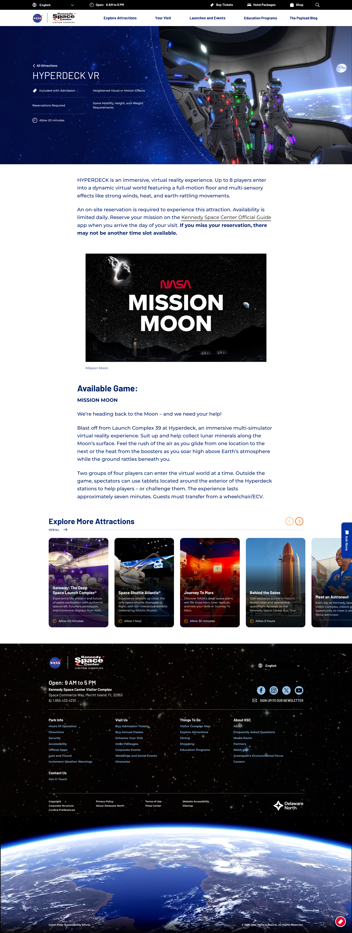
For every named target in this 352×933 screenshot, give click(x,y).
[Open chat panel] (346, 540)
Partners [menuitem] (239, 744)
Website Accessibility (196, 801)
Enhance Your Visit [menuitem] (129, 738)
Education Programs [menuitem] (195, 750)
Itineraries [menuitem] (122, 761)
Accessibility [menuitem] (58, 744)
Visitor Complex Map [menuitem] (195, 726)
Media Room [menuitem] (242, 738)
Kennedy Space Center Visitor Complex (80, 689)
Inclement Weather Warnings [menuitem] (70, 761)
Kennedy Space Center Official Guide (226, 217)
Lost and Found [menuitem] (60, 756)
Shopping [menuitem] (187, 744)
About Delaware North (110, 805)
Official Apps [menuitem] (58, 750)
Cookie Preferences (62, 809)
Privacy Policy (104, 801)
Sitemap (188, 805)
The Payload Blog (303, 18)
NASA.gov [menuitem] (240, 750)
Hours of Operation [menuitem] (63, 726)
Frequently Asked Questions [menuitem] (254, 732)
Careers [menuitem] (239, 761)
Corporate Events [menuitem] (128, 750)
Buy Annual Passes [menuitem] (129, 732)
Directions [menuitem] (56, 732)
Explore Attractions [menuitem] (194, 732)
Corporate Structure (61, 805)
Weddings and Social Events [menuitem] (136, 756)
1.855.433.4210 (64, 700)
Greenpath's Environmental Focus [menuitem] (258, 756)
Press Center (153, 805)
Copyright (55, 801)
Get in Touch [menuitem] (58, 779)
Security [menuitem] (55, 738)
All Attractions (47, 66)
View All (54, 529)
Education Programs (260, 18)
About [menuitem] (238, 726)
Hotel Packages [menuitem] (126, 744)
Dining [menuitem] (185, 738)
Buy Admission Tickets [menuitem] (131, 726)
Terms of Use (153, 801)
